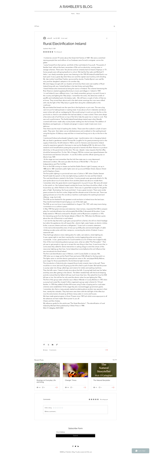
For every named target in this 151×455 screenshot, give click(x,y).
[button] (114, 26)
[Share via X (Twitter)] (48, 344)
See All (115, 360)
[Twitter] (75, 446)
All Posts (36, 26)
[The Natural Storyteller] (103, 370)
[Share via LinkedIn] (52, 344)
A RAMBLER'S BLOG (76, 7)
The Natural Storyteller (101, 380)
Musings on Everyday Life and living (46, 381)
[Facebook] (73, 446)
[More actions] (107, 38)
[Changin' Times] (75, 370)
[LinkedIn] (78, 446)
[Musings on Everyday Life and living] (47, 370)
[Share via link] (57, 344)
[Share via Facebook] (44, 344)
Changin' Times (70, 380)
